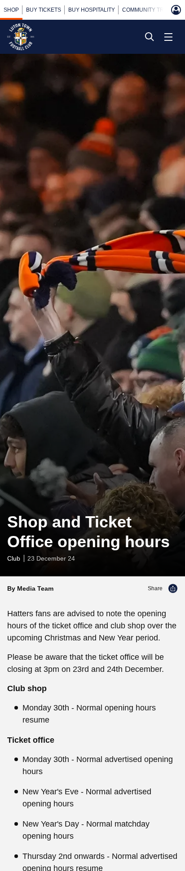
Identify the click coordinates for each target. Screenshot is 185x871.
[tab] (11, 10)
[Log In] (176, 10)
